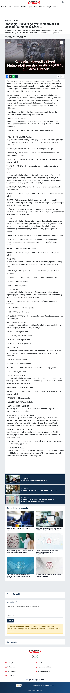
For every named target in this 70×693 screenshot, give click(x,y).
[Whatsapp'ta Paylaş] (13, 76)
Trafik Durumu (11, 667)
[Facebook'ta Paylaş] (7, 76)
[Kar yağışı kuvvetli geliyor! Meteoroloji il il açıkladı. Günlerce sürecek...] (35, 56)
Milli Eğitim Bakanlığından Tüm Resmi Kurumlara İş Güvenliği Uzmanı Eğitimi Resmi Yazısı (18, 576)
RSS (19, 685)
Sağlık (49, 7)
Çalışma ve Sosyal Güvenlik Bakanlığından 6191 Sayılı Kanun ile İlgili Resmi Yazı (49, 529)
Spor (30, 7)
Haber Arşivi (11, 675)
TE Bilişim (39, 690)
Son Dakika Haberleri (44, 671)
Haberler (8, 21)
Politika (55, 7)
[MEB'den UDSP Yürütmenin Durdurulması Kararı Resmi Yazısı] (49, 565)
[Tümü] (62, 642)
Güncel (3, 7)
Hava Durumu (42, 663)
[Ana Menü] (6, 2)
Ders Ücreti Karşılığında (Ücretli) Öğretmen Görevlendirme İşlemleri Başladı (20, 551)
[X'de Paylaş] (10, 76)
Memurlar (16, 7)
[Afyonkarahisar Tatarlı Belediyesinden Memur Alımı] (20, 519)
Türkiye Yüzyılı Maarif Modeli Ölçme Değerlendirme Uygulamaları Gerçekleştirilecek (47, 552)
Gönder (10, 621)
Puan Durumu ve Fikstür (44, 667)
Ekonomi (42, 7)
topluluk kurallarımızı (23, 626)
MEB (9, 7)
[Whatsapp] (36, 656)
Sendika (24, 7)
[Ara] (63, 2)
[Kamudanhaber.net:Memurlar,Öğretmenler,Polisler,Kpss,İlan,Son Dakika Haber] (34, 2)
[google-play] (39, 680)
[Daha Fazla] (16, 76)
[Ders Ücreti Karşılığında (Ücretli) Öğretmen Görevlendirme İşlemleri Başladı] (20, 541)
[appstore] (30, 680)
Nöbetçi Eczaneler (13, 663)
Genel (35, 7)
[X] (33, 656)
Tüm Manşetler (11, 671)
